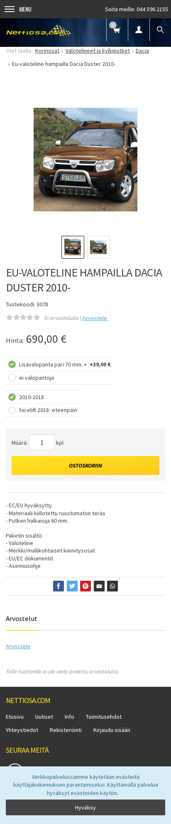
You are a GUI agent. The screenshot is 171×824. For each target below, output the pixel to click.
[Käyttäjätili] (138, 29)
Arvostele (95, 318)
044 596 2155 (152, 9)
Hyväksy (85, 807)
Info (69, 716)
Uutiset (44, 716)
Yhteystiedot (22, 730)
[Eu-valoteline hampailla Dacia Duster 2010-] (85, 159)
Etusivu (15, 716)
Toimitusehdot (104, 716)
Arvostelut (21, 618)
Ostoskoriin (85, 465)
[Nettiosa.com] (38, 29)
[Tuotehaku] (160, 29)
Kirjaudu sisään (111, 730)
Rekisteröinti (66, 730)
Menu (25, 9)
